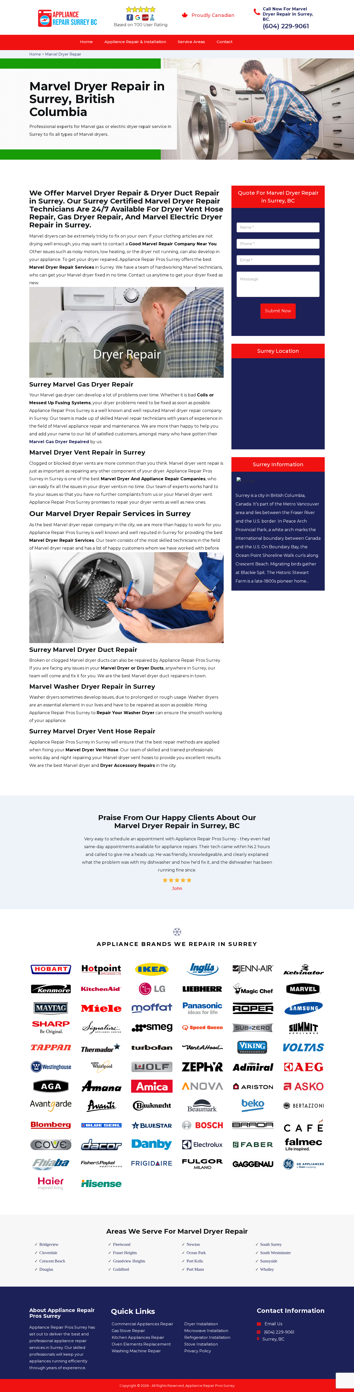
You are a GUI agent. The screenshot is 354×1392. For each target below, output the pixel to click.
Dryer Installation (201, 1323)
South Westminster (275, 1253)
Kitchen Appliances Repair (138, 1337)
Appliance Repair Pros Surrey (210, 1385)
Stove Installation (201, 1344)
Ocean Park (196, 1253)
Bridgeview (49, 1244)
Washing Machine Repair (136, 1350)
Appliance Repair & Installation (135, 41)
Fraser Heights (125, 1253)
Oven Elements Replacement (141, 1344)
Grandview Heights (129, 1261)
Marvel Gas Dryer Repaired (59, 441)
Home (86, 41)
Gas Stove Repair (128, 1330)
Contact (224, 41)
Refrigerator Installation (207, 1337)
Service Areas (191, 41)
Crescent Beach (52, 1261)
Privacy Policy (197, 1350)
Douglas (46, 1269)
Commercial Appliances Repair (142, 1323)
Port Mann (195, 1269)
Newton (193, 1244)
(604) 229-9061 (286, 26)
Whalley (267, 1269)
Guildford (121, 1269)
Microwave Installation (206, 1330)
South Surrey (271, 1244)
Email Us (273, 1323)
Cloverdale (48, 1253)
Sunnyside (268, 1261)
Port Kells (195, 1261)
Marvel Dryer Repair (63, 54)
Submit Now (278, 310)
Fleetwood (121, 1244)
